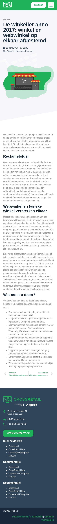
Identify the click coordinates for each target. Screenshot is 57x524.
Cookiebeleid (36, 517)
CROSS (27, 399)
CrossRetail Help (16, 449)
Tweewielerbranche (23, 51)
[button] (51, 5)
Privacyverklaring (20, 517)
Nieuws (12, 456)
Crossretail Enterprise (18, 452)
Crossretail (13, 446)
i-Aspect (9, 51)
